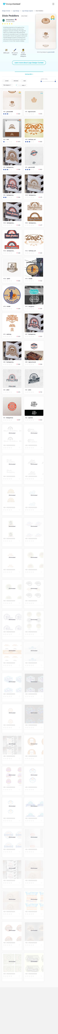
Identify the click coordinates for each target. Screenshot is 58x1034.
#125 (4, 223)
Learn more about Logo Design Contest (29, 63)
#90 (26, 362)
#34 (26, 167)
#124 (26, 223)
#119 (26, 278)
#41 (4, 417)
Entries (28, 74)
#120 (4, 278)
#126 (26, 195)
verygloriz (31, 306)
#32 (26, 417)
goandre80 (51, 52)
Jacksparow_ (10, 167)
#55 (26, 390)
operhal (30, 417)
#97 (26, 334)
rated (24, 80)
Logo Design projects (27, 10)
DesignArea (9, 417)
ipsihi (8, 278)
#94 (4, 195)
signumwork (32, 111)
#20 (4, 139)
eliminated (16, 80)
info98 (30, 278)
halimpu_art (32, 139)
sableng (9, 334)
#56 (4, 390)
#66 (4, 111)
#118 (4, 306)
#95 (4, 167)
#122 (26, 250)
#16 (26, 111)
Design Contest (6, 10)
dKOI (7, 390)
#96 (4, 362)
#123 (4, 250)
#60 (26, 139)
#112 (4, 334)
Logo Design (16, 10)
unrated (6, 80)
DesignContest (12, 4)
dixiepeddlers (10, 19)
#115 (26, 306)
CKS (7, 139)
